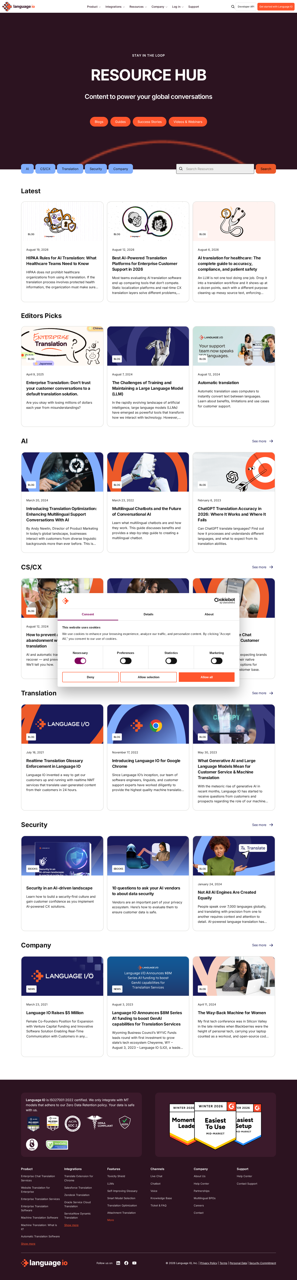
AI (27, 169)
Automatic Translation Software (40, 1236)
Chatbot (155, 1183)
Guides (120, 122)
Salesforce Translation (78, 1187)
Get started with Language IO (276, 6)
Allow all (207, 677)
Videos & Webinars (188, 122)
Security (96, 169)
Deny (90, 677)
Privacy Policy (208, 1263)
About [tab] (209, 614)
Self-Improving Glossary (122, 1190)
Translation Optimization (122, 1205)
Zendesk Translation (77, 1195)
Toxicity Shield (116, 1176)
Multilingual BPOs (205, 1198)
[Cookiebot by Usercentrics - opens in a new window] (217, 601)
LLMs (110, 1183)
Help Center (201, 1183)
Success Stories (150, 122)
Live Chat (156, 1176)
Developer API (246, 6)
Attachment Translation (121, 1212)
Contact (198, 1212)
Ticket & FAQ (158, 1205)
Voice (154, 1190)
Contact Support (247, 1183)
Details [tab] (149, 614)
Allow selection (148, 677)
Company (120, 169)
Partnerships (202, 1190)
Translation (70, 169)
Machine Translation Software (39, 1217)
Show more (28, 1243)
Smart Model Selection (121, 1198)
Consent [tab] (88, 614)
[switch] (126, 661)
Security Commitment (262, 1263)
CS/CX (45, 169)
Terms (223, 1263)
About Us (199, 1176)
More (110, 1220)
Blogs (99, 122)
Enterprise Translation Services (40, 1199)
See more (259, 441)
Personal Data (238, 1263)
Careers (199, 1205)
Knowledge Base (161, 1198)
